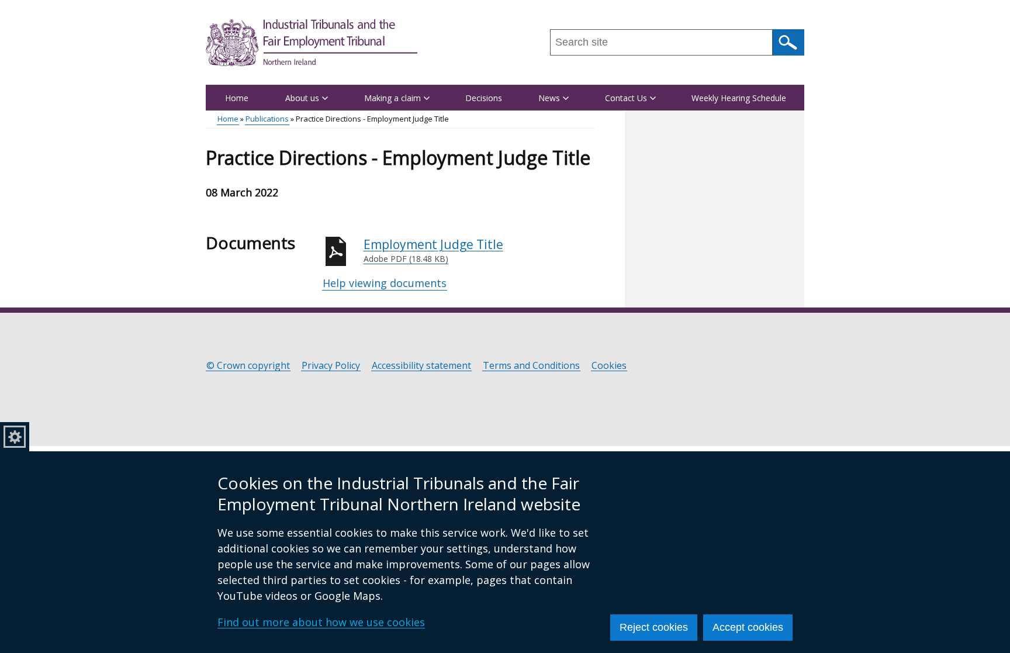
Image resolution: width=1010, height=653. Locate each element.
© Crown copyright (248, 365)
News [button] (549, 97)
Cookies (609, 365)
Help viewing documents (385, 283)
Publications (267, 118)
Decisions (483, 97)
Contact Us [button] (626, 97)
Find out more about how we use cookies (321, 622)
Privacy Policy (331, 365)
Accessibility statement (421, 365)
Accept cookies (747, 627)
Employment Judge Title (433, 250)
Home (236, 97)
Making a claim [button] (392, 97)
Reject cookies (654, 627)
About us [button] (302, 97)
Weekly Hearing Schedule (738, 97)
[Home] (311, 42)
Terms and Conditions (531, 365)
